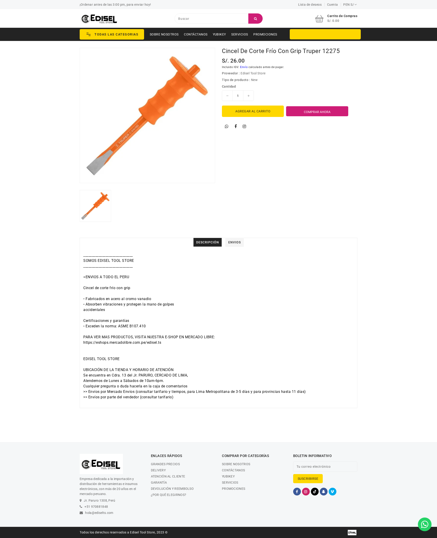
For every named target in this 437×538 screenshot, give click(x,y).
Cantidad (229, 86)
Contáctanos (196, 34)
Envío (244, 67)
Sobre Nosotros (164, 34)
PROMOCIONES (265, 34)
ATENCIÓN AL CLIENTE (168, 476)
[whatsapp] (226, 126)
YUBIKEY (219, 34)
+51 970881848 (96, 506)
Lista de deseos (310, 4)
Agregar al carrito (252, 111)
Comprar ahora (317, 112)
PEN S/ (348, 4)
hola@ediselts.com (99, 513)
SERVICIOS (239, 34)
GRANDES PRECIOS (165, 464)
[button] (112, 34)
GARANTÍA (159, 482)
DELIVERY (158, 470)
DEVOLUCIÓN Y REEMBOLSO (172, 488)
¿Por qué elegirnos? (168, 495)
